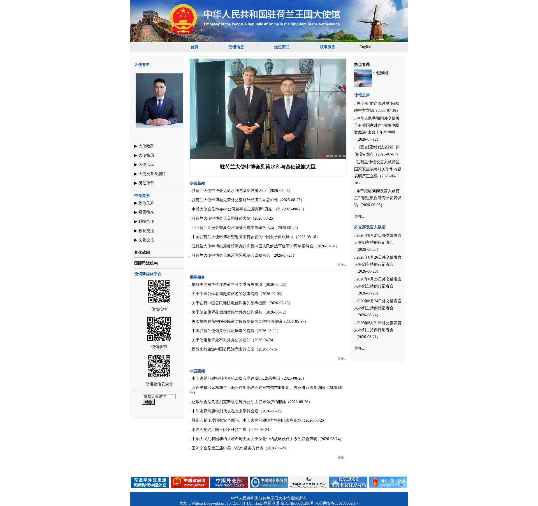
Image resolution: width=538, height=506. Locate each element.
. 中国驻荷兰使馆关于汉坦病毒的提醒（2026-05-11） (235, 331)
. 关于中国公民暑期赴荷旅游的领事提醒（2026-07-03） (237, 294)
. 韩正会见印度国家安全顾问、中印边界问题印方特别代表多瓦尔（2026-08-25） (258, 420)
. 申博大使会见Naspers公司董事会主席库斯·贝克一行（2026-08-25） (247, 209)
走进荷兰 (282, 47)
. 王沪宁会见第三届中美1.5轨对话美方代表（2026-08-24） (239, 448)
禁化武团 (142, 252)
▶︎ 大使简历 (144, 155)
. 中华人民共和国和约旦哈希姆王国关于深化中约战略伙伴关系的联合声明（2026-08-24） (266, 439)
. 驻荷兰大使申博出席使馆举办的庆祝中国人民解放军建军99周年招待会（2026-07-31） (264, 246)
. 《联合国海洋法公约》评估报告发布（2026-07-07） (377, 150)
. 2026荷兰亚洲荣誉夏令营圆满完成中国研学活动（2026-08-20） (244, 228)
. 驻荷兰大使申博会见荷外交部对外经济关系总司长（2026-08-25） (246, 200)
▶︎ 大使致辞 (144, 146)
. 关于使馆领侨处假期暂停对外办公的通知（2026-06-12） (239, 312)
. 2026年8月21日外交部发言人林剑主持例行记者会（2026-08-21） (378, 330)
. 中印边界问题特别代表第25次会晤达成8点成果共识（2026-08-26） (247, 378)
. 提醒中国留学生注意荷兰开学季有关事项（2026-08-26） (239, 284)
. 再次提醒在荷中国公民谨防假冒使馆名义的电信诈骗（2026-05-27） (248, 321)
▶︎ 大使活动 (144, 165)
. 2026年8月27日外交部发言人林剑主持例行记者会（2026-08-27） (378, 242)
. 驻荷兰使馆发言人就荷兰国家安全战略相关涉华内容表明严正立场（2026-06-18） (377, 172)
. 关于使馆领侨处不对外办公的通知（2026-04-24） (233, 340)
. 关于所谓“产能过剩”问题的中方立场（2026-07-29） (377, 107)
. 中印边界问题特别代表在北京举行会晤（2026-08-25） (237, 411)
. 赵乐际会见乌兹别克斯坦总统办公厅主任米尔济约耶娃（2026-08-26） (250, 402)
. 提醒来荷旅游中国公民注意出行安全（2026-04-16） (235, 349)
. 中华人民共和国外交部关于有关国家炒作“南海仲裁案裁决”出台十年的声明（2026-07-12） (377, 128)
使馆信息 (236, 47)
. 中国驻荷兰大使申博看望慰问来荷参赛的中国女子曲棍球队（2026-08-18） (254, 237)
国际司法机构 (146, 263)
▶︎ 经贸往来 (144, 212)
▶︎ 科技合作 (144, 221)
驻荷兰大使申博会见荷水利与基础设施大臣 (268, 167)
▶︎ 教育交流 (144, 231)
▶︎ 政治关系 (144, 203)
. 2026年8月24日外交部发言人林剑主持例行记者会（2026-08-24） (378, 308)
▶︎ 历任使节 (144, 183)
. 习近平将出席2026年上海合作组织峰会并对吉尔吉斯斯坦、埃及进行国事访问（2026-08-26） (266, 390)
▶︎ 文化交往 (144, 240)
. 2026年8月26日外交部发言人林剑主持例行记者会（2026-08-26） (378, 264)
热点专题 (362, 64)
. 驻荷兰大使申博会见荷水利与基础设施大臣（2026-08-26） (241, 191)
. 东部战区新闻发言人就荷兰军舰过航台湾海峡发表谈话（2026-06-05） (377, 198)
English (366, 47)
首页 (194, 47)
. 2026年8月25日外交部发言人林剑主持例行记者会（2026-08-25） (378, 286)
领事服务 (327, 47)
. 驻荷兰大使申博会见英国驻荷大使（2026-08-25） (233, 218)
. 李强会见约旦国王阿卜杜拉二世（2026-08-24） (231, 430)
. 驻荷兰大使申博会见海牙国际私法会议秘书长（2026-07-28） (242, 255)
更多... (342, 264)
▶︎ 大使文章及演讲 (150, 174)
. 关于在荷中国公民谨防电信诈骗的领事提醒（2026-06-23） (241, 303)
